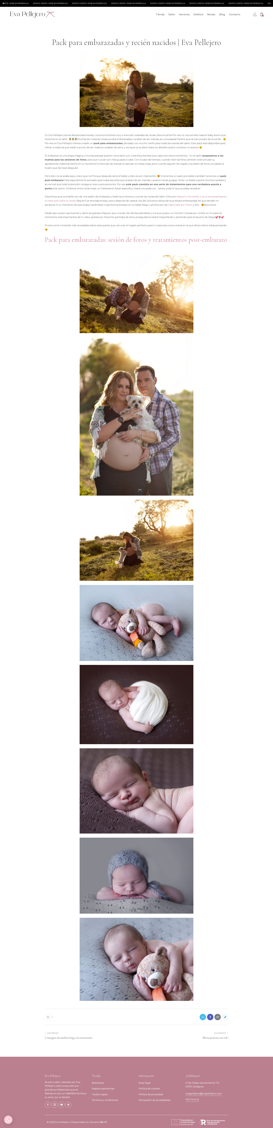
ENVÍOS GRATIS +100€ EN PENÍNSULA (22, 3)
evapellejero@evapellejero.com (204, 1093)
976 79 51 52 (192, 1099)
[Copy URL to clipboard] (225, 1017)
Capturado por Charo (180, 205)
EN (105, 1122)
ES (101, 1122)
